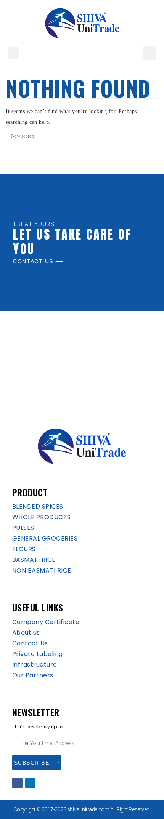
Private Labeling (37, 653)
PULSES (23, 527)
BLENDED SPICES (37, 506)
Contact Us (30, 643)
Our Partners (32, 675)
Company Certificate (46, 621)
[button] (13, 53)
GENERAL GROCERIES (45, 538)
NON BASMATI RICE (41, 570)
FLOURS (24, 549)
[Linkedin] (30, 783)
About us (26, 632)
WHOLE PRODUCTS (41, 517)
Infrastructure (34, 664)
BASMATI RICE (34, 559)
